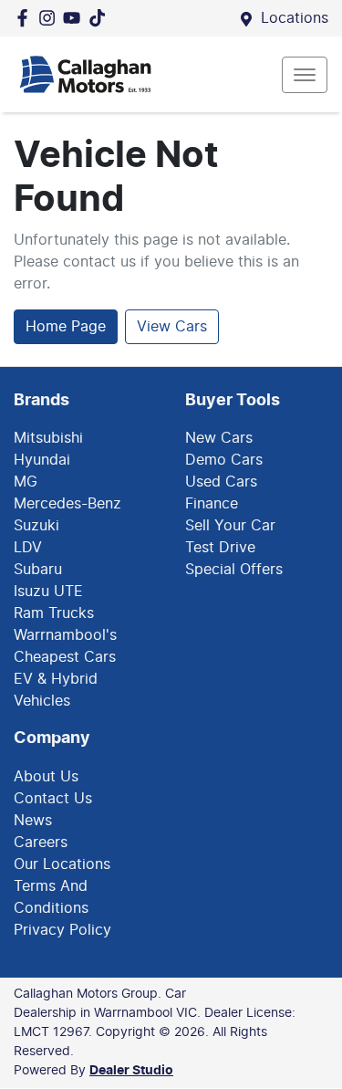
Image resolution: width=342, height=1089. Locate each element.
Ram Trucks (54, 613)
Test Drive (220, 547)
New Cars (219, 438)
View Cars (172, 326)
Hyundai (42, 460)
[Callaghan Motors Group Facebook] (26, 17)
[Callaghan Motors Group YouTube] (75, 17)
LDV (28, 547)
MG (25, 482)
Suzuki (36, 525)
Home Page (66, 326)
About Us (46, 777)
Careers (40, 842)
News (33, 820)
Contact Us (53, 798)
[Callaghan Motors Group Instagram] (50, 17)
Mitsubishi (48, 438)
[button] (304, 75)
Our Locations (62, 864)
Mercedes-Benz (67, 504)
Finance (211, 504)
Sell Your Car (230, 525)
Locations (294, 18)
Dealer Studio (131, 1070)
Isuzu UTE (48, 591)
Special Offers (234, 569)
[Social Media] (100, 17)
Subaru (38, 569)
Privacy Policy (62, 930)
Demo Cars (224, 460)
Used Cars (221, 482)
